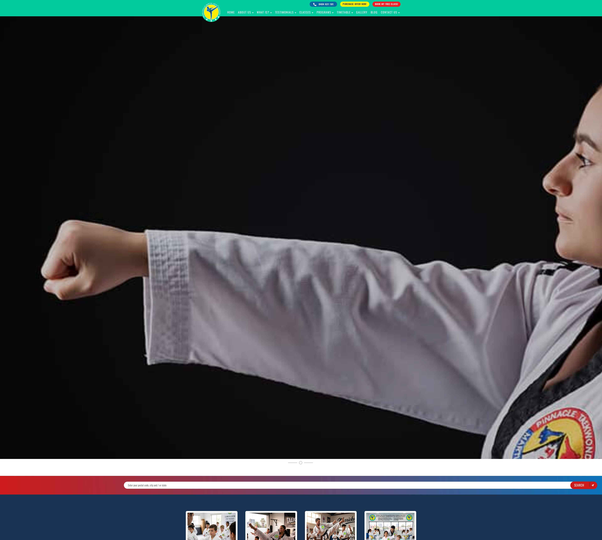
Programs (324, 12)
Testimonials (284, 12)
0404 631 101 (326, 4)
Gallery (361, 12)
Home (231, 12)
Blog (374, 12)
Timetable (344, 12)
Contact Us (389, 12)
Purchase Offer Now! (355, 4)
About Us (244, 12)
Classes (305, 12)
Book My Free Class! (386, 4)
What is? (263, 12)
